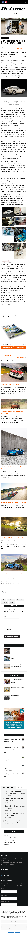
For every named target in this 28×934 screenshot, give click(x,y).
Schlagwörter (21, 788)
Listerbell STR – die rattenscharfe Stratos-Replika (14, 799)
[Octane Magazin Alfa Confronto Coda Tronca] (8, 260)
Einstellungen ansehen (14, 928)
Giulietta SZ (19, 599)
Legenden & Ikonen (9, 838)
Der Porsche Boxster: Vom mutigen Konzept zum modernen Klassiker (16, 665)
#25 (3, 599)
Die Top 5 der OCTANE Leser (9, 788)
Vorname (6, 616)
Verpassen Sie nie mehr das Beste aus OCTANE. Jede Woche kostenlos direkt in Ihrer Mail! (14, 611)
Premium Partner (8, 842)
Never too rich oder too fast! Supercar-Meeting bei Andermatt (14, 822)
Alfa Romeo (10, 599)
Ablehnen (14, 925)
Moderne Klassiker (8, 840)
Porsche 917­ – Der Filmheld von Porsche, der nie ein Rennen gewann (15, 792)
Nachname (6, 623)
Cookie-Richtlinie (11, 932)
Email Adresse (7, 629)
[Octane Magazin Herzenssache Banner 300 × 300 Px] (14, 709)
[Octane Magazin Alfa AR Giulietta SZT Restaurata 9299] (8, 243)
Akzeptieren (14, 921)
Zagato (11, 602)
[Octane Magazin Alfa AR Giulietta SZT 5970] (20, 243)
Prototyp (5, 602)
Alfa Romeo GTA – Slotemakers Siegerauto (12, 537)
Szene (5, 844)
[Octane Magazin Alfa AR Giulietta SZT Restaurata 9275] (8, 207)
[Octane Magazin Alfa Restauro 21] (8, 218)
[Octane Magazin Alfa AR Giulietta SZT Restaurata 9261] (20, 207)
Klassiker (5, 37)
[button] (26, 907)
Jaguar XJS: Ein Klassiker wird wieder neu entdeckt (15, 807)
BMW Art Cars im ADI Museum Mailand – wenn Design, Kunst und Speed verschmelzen (17, 681)
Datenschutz (17, 932)
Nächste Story (20, 48)
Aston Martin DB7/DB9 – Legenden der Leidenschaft (14, 814)
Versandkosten (9, 762)
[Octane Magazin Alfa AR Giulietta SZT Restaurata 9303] (20, 227)
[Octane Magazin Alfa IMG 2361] (8, 227)
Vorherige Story (7, 47)
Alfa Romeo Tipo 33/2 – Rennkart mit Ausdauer (13, 502)
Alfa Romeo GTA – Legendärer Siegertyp (11, 384)
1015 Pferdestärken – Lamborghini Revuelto (16, 657)
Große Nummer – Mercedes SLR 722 (16, 649)
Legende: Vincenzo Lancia (15, 695)
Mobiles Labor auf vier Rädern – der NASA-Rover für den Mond (17, 688)
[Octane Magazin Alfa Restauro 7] (20, 218)
